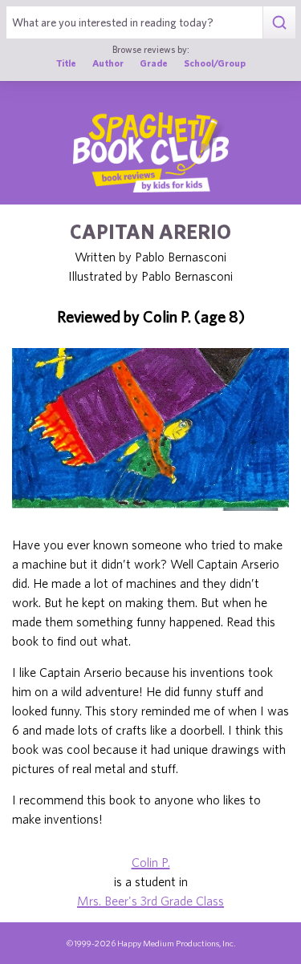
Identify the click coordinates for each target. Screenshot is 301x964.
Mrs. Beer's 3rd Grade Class (150, 900)
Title (66, 63)
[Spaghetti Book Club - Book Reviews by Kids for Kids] (151, 152)
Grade (154, 63)
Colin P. (151, 862)
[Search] (278, 22)
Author (108, 63)
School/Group (215, 63)
